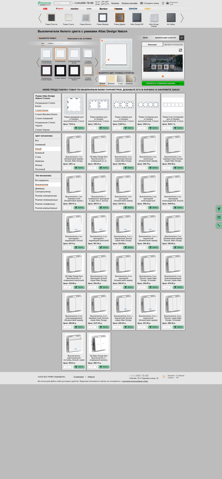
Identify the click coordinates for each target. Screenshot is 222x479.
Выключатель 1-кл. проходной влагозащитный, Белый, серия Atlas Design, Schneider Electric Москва (173, 202)
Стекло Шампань (88, 79)
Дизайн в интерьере (174, 45)
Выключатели (41, 184)
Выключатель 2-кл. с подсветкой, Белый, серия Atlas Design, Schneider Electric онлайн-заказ (123, 320)
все (42, 43)
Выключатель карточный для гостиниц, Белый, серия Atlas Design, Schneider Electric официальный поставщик (73, 361)
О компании (79, 377)
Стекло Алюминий (88, 62)
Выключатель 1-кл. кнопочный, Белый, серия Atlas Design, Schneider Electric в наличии (123, 161)
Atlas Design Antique (154, 25)
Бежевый (111, 83)
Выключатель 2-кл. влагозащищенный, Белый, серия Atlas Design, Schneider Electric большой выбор (173, 280)
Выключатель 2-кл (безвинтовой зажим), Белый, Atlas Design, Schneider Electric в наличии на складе (173, 240)
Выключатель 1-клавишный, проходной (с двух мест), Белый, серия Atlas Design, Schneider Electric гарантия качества (98, 202)
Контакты (115, 3)
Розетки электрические (46, 196)
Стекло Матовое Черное (74, 79)
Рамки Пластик (51, 24)
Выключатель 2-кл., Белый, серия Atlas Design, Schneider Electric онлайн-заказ (148, 279)
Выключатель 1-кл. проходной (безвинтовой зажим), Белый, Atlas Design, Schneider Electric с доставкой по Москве (123, 202)
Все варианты (42, 180)
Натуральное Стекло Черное (46, 79)
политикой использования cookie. (135, 381)
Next (182, 18)
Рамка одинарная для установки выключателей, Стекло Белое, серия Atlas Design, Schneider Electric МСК (74, 122)
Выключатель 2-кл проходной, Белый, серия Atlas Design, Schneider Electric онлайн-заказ (98, 280)
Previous (39, 18)
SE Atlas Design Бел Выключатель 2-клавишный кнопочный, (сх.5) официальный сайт (74, 280)
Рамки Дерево (119, 24)
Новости (91, 377)
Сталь (120, 83)
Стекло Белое (60, 61)
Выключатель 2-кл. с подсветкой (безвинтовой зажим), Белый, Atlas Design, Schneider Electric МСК (148, 320)
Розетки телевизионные (46, 200)
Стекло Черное (60, 78)
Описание (152, 45)
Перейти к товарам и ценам (160, 83)
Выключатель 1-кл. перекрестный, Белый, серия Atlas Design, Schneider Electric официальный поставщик (173, 162)
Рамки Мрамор (102, 24)
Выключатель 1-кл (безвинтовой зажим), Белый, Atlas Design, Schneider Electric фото (74, 160)
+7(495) (83, 3)
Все (37, 140)
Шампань (129, 83)
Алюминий (40, 145)
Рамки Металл (85, 24)
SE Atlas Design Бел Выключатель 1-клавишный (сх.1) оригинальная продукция (99, 161)
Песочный (40, 169)
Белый (102, 83)
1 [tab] (162, 76)
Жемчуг (39, 165)
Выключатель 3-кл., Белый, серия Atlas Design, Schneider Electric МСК (173, 319)
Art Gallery (171, 24)
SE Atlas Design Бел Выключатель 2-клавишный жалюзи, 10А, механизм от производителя (99, 360)
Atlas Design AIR (137, 24)
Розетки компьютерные (46, 208)
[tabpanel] (163, 63)
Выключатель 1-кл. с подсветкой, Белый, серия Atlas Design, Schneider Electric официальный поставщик (123, 241)
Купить (80, 128)
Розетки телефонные (45, 204)
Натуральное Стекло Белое (46, 62)
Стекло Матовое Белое (74, 62)
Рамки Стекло (68, 24)
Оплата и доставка (129, 3)
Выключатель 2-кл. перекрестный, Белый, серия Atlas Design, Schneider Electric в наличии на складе (99, 320)
